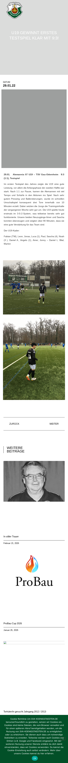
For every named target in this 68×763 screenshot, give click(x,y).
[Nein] (63, 738)
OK (34, 758)
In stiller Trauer (11, 536)
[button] (62, 11)
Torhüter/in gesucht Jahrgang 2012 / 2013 (24, 711)
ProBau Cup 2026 (12, 623)
